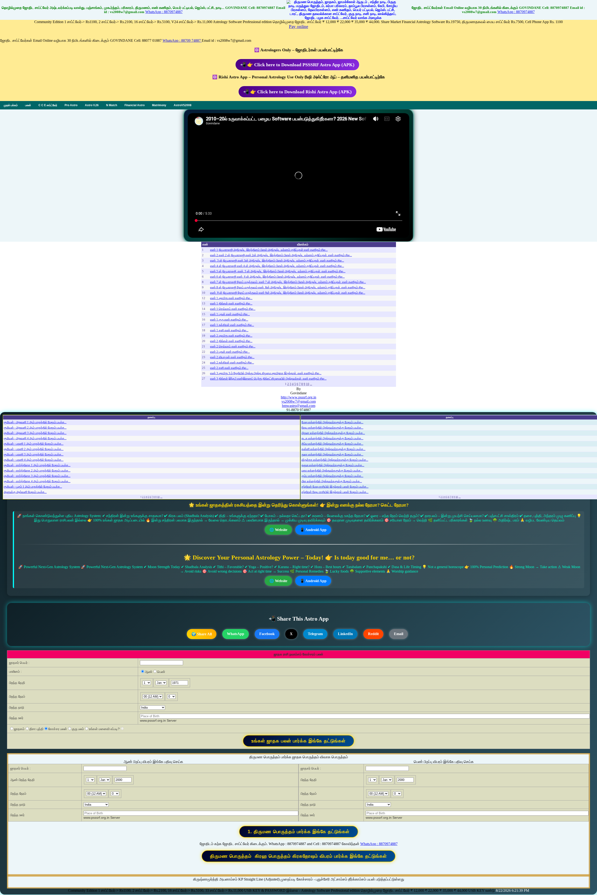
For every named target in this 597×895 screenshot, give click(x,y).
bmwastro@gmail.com (298, 406)
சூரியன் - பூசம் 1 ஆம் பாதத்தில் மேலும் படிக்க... (33, 486)
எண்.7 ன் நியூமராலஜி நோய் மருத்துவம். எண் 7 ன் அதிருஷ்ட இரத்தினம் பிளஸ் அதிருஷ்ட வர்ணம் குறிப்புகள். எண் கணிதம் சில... (288, 282)
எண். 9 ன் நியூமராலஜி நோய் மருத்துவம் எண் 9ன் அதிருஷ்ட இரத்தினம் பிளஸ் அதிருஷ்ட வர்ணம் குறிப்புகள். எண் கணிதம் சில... (287, 292)
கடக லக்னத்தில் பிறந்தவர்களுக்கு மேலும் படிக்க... (332, 438)
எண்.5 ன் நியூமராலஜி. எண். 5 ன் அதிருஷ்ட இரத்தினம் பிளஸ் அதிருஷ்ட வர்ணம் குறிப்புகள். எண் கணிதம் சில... (277, 271)
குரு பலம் (78, 729)
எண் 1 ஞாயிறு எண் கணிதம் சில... (231, 298)
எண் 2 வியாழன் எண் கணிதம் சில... (232, 357)
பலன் (28, 105)
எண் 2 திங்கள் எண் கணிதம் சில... (231, 341)
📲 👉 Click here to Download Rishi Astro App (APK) (297, 91)
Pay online (298, 26)
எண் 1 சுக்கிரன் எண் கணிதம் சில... (232, 325)
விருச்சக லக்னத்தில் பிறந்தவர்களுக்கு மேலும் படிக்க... (335, 459)
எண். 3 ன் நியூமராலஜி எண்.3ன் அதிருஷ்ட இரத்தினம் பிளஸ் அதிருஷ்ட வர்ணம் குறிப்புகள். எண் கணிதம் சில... (277, 260)
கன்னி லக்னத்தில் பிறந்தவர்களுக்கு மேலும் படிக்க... (333, 449)
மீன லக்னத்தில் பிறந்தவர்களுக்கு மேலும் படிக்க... (332, 481)
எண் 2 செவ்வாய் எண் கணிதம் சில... (232, 346)
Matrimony (159, 105)
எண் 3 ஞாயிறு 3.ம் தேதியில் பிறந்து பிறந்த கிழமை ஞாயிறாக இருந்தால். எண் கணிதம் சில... (265, 373)
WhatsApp (235, 634)
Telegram (315, 634)
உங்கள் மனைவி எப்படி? (104, 729)
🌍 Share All (201, 634)
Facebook (267, 634)
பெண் (161, 672)
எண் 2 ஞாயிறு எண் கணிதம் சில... (231, 335)
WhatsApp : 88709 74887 (182, 40)
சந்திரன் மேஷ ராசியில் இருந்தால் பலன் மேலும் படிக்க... (335, 486)
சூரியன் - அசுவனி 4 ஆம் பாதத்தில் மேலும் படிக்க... (35, 438)
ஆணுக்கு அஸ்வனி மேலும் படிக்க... (25, 492)
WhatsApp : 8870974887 (164, 12)
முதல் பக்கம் (11, 105)
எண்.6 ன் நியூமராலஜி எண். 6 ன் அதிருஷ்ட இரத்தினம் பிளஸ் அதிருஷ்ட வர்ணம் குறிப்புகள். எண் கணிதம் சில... (277, 276)
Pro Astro (71, 105)
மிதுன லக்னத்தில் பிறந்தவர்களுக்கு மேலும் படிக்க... (333, 433)
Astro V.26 (92, 105)
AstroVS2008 (182, 105)
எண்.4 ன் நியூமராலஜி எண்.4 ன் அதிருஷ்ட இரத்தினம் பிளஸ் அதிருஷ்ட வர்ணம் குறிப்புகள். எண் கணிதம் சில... (277, 266)
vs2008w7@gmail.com (298, 401)
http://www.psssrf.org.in (298, 397)
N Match (111, 105)
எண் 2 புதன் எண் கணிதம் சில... (230, 351)
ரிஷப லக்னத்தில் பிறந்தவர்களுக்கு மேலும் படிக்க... (332, 427)
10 (307, 384)
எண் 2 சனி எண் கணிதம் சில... (229, 368)
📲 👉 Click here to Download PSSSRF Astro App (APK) (297, 64)
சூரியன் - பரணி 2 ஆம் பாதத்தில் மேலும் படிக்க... (33, 449)
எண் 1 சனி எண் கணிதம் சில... (229, 330)
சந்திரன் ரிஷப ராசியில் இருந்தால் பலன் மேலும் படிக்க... (335, 492)
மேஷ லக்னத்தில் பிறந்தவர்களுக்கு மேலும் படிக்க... (332, 422)
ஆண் (148, 672)
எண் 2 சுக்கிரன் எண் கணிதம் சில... (232, 362)
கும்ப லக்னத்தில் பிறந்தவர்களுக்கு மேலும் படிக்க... (332, 476)
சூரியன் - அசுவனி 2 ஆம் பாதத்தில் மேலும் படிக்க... (35, 427)
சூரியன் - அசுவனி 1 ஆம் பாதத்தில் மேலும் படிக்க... (35, 422)
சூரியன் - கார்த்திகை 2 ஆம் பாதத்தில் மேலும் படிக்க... (37, 470)
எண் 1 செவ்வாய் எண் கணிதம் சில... (232, 309)
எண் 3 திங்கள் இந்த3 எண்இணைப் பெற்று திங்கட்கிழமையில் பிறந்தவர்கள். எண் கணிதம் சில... (268, 378)
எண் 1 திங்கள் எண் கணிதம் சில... (231, 303)
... (311, 384)
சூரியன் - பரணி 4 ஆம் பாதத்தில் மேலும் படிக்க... (33, 459)
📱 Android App (313, 530)
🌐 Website (278, 530)
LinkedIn (345, 634)
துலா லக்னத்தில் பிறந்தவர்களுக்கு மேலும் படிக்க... (332, 454)
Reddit (373, 634)
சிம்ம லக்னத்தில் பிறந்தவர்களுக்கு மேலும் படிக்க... (332, 443)
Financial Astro (135, 105)
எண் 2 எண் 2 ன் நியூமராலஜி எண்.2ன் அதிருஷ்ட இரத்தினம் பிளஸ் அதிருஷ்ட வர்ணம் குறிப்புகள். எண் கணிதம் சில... (281, 255)
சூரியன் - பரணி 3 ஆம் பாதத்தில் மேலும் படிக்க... (33, 454)
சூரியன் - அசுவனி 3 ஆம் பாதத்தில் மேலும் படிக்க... (35, 433)
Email (398, 634)
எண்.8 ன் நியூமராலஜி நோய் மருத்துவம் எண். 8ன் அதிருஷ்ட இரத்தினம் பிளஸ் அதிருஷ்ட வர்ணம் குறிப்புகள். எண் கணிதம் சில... (287, 287)
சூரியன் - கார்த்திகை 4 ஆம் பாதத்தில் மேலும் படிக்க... (37, 481)
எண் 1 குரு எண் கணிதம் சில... (229, 319)
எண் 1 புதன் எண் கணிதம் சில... (230, 314)
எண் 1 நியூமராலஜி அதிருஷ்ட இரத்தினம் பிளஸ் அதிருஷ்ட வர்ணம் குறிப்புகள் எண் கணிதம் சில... (269, 250)
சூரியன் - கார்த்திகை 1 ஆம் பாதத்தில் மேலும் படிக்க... (37, 465)
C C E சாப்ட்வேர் (47, 105)
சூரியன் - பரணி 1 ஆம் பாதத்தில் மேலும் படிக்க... (33, 443)
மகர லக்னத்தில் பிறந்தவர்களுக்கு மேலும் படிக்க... (332, 470)
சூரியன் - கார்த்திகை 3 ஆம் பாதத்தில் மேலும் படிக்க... (37, 476)
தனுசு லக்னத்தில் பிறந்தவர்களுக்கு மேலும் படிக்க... (333, 465)
